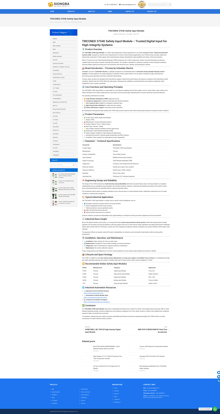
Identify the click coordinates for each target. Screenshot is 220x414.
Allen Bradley (56, 46)
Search (74, 165)
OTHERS (55, 120)
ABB (54, 42)
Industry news (121, 34)
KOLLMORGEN (57, 95)
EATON (55, 60)
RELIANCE (56, 127)
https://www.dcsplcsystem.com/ (93, 293)
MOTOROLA (56, 112)
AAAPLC (55, 39)
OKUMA (55, 116)
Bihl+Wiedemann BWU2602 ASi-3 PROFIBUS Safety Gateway (152, 367)
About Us (116, 393)
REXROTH (56, 130)
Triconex (55, 141)
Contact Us (117, 399)
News (115, 396)
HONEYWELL (57, 84)
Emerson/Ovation (58, 63)
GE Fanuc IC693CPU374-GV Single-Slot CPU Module (106, 367)
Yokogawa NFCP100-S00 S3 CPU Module (152, 356)
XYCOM (55, 148)
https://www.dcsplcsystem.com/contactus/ (97, 302)
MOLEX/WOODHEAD (59, 109)
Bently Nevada (57, 56)
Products (116, 391)
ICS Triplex (56, 88)
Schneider (56, 134)
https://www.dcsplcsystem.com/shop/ (95, 297)
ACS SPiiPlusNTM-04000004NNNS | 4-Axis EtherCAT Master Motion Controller (106, 347)
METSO (55, 105)
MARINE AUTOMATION (60, 102)
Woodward (56, 144)
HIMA (54, 81)
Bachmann (56, 53)
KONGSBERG (57, 98)
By (129, 34)
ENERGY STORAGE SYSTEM (61, 67)
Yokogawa (56, 155)
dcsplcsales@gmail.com (128, 4)
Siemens (55, 137)
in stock (55, 91)
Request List (117, 402)
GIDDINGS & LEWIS (59, 77)
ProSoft (55, 123)
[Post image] (87, 349)
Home (115, 388)
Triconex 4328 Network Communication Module (153, 346)
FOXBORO (56, 70)
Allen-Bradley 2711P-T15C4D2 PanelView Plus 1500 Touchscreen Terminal (107, 357)
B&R (54, 49)
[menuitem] (51, 11)
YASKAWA (56, 151)
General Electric (57, 74)
